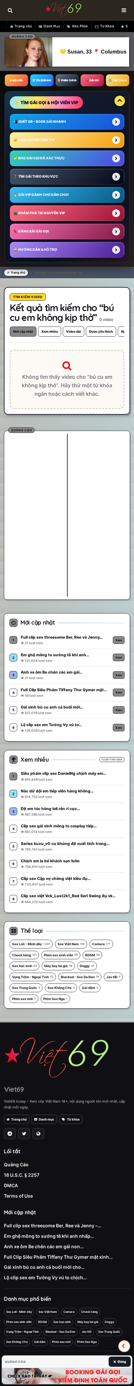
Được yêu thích (101, 331)
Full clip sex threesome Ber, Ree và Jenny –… (52, 1225)
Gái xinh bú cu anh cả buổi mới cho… (44, 1267)
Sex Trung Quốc (26, 988)
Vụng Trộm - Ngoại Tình (32, 977)
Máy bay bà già (58, 966)
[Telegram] (10, 1133)
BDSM (92, 955)
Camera (101, 944)
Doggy (87, 966)
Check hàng (24, 955)
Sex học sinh (24, 966)
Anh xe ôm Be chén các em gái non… (44, 1246)
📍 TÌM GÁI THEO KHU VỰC (35, 176)
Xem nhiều (49, 331)
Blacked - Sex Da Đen (80, 977)
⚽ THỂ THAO (117, 80)
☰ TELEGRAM (42, 80)
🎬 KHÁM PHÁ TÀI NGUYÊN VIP (39, 213)
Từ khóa (73, 1119)
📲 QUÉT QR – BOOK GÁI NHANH (39, 121)
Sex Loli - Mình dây (31, 944)
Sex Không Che (60, 988)
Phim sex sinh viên (61, 955)
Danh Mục (52, 26)
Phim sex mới (24, 999)
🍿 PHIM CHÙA (67, 80)
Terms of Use (18, 1196)
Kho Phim (80, 26)
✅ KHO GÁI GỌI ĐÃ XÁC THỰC (39, 158)
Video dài (73, 331)
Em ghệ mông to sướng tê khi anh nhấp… (49, 1236)
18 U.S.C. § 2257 (21, 1175)
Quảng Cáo (16, 1164)
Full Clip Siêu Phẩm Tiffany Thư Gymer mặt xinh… (58, 1257)
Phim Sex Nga (55, 999)
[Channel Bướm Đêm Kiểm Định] (67, 1376)
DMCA (11, 1185)
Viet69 (14, 1089)
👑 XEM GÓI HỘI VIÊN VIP (34, 140)
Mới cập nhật (23, 331)
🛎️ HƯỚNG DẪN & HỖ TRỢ (35, 249)
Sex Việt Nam (71, 944)
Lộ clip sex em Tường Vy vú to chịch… (45, 1277)
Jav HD (113, 977)
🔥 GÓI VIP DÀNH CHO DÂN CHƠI (41, 195)
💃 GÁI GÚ (92, 80)
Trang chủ (23, 26)
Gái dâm (90, 988)
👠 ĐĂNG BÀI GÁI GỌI (31, 231)
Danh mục (46, 1119)
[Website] (38, 1133)
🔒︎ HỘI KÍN (16, 80)
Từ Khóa (107, 26)
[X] (24, 1133)
